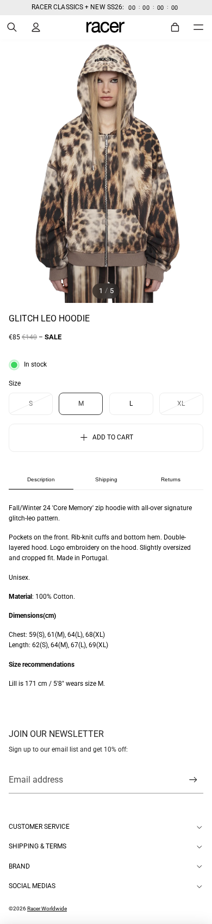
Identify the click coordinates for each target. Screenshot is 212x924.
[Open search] (12, 27)
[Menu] (198, 26)
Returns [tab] (170, 479)
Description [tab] (41, 479)
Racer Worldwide (47, 908)
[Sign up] (193, 780)
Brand (19, 866)
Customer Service (39, 826)
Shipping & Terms (37, 846)
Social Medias (32, 886)
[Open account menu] (36, 27)
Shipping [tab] (106, 479)
